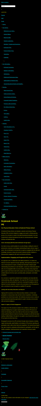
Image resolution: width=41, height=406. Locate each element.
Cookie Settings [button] (4, 368)
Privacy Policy (4, 386)
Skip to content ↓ (5, 2)
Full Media (3, 374)
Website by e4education (6, 365)
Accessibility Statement (6, 380)
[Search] (1, 9)
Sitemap (3, 392)
